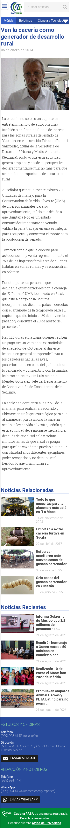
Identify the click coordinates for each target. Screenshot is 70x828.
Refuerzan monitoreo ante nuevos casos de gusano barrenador (51, 558)
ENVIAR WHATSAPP (24, 799)
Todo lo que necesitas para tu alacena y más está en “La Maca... (51, 505)
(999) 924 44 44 (12, 780)
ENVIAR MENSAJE (23, 758)
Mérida (8, 20)
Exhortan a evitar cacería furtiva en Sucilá (50, 533)
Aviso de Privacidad (46, 823)
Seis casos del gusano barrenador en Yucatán (51, 582)
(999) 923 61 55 (12, 736)
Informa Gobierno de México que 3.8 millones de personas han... (50, 622)
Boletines (25, 20)
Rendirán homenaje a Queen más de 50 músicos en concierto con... (51, 649)
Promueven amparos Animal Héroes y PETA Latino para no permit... (52, 697)
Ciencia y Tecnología (52, 20)
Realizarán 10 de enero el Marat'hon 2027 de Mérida (51, 673)
